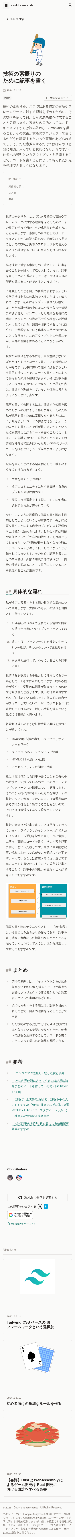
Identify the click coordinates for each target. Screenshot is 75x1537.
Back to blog (16, 19)
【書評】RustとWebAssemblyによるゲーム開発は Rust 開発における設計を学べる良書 (35, 1484)
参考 (11, 199)
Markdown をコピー (60, 97)
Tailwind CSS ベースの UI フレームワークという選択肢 (30, 1324)
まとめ (12, 192)
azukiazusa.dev (23, 5)
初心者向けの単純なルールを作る (34, 1403)
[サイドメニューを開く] (6, 5)
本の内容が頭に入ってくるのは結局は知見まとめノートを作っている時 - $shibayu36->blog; (40, 1086)
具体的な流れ (16, 186)
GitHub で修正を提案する (40, 1197)
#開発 (7, 97)
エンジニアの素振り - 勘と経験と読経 (39, 1073)
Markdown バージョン (23, 1224)
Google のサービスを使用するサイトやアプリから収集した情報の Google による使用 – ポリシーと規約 (37, 1528)
